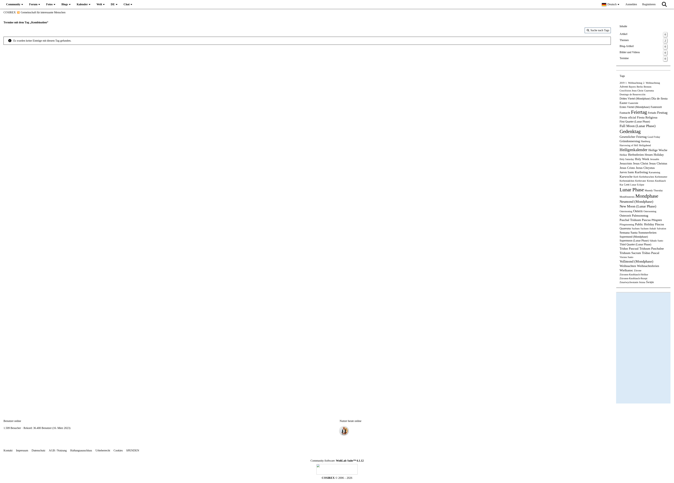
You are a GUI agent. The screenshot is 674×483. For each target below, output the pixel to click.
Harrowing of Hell (629, 145)
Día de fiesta (659, 98)
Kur (621, 184)
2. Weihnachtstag (651, 83)
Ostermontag (626, 211)
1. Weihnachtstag (633, 83)
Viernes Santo (626, 257)
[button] (611, 4)
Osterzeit (625, 215)
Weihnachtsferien (648, 266)
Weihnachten (628, 266)
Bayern (632, 86)
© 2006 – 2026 (337, 477)
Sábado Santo (656, 240)
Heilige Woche (657, 150)
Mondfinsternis (627, 197)
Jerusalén (654, 159)
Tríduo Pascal (650, 253)
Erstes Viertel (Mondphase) (635, 106)
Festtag (662, 112)
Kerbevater (640, 181)
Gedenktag (630, 131)
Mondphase (646, 196)
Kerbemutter (661, 177)
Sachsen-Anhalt (648, 228)
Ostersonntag (649, 211)
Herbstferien (636, 154)
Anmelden (631, 4)
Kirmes (650, 181)
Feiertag (639, 112)
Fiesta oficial (628, 117)
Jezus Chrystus (645, 168)
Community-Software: (337, 460)
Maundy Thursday (654, 190)
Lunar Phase (632, 189)
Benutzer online (12, 420)
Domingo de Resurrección (632, 94)
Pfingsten (657, 220)
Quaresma (625, 228)
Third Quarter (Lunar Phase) (635, 244)
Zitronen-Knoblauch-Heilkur (634, 274)
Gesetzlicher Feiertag (633, 136)
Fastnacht (625, 112)
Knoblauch (660, 181)
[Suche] (664, 4)
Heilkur (623, 155)
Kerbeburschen (646, 177)
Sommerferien (647, 232)
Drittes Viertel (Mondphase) (635, 98)
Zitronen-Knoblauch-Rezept (633, 278)
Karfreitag (641, 172)
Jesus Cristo (627, 168)
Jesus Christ (640, 163)
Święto (650, 282)
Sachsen (636, 228)
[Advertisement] (307, 72)
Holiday (659, 154)
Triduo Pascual (629, 248)
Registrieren (649, 4)
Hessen (649, 154)
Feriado (652, 112)
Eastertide (633, 103)
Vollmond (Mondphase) (636, 261)
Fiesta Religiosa (647, 117)
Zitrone (637, 270)
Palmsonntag (640, 215)
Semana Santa (628, 232)
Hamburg (645, 141)
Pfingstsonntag (627, 224)
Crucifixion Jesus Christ (631, 90)
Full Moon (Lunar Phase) (638, 126)
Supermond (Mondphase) (634, 236)
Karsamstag (654, 172)
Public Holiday (644, 224)
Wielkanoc (626, 270)
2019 (622, 83)
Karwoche (626, 176)
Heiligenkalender (633, 150)
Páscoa (659, 224)
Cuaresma (649, 90)
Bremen (647, 86)
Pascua (646, 220)
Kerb (635, 177)
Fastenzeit (656, 106)
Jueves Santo (627, 172)
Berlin (640, 86)
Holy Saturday (627, 159)
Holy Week (642, 159)
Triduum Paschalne (651, 248)
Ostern (638, 211)
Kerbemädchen (627, 181)
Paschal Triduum (630, 220)
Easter (623, 103)
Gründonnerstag (630, 141)
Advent (624, 86)
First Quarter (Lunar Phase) (635, 121)
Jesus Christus (658, 163)
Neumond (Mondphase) (636, 201)
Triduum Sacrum (630, 253)
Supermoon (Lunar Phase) (634, 240)
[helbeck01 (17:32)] (344, 430)
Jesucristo (626, 163)
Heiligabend (645, 145)
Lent (626, 184)
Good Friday (653, 137)
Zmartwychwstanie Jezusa (632, 282)
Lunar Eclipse (637, 184)
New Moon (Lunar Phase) (638, 206)
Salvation (661, 228)
